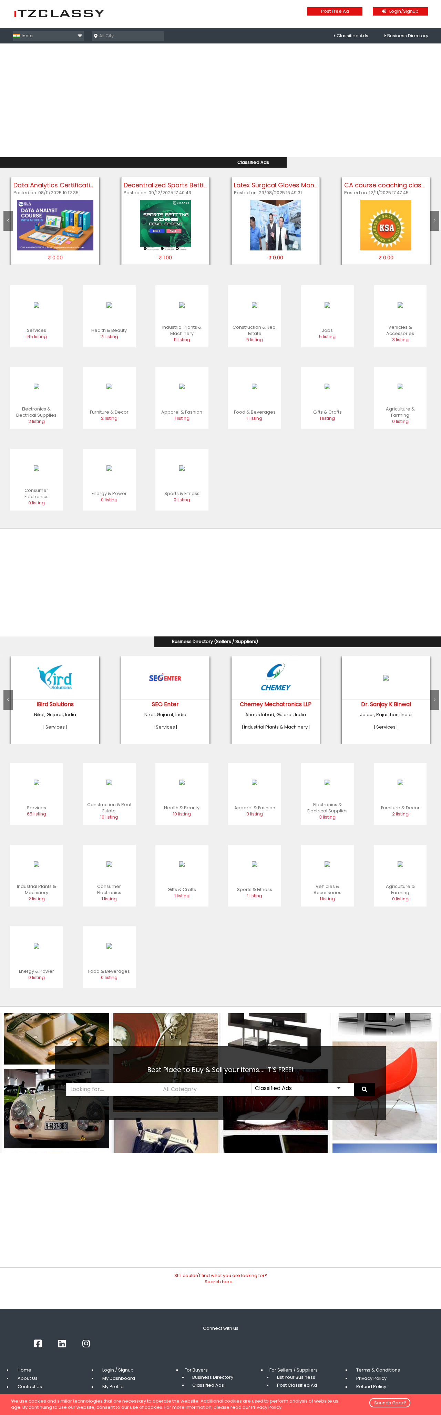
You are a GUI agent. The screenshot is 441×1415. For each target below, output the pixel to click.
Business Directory (407, 36)
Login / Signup (118, 1370)
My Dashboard (118, 1378)
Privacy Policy (371, 1378)
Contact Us (30, 1387)
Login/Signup (402, 11)
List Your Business (296, 1377)
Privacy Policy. (267, 1407)
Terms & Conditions (378, 1370)
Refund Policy (371, 1387)
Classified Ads (352, 36)
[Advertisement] (220, 103)
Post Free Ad (335, 11)
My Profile (113, 1387)
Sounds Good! (390, 1403)
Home (24, 1370)
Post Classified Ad (297, 1385)
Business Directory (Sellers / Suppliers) (215, 641)
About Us (28, 1378)
